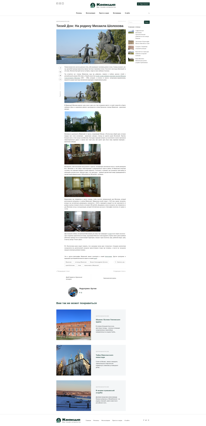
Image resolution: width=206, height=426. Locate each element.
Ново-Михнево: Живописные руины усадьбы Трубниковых (141, 60)
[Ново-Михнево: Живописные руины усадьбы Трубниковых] (131, 60)
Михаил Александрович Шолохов (99, 262)
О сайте (127, 13)
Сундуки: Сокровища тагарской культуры (141, 47)
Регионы (79, 13)
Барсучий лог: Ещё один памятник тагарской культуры (142, 53)
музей (110, 233)
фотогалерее (108, 256)
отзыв (79, 265)
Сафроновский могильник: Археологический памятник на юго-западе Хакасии (142, 34)
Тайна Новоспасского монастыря (104, 356)
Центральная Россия (62, 21)
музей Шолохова (70, 265)
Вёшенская (69, 262)
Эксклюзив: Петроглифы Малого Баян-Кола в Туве (142, 42)
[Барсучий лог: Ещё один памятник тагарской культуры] (131, 53)
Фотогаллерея (90, 13)
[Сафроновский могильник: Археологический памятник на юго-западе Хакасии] (131, 32)
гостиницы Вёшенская (81, 262)
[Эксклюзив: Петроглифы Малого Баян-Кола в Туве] (131, 42)
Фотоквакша (117, 13)
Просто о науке (104, 13)
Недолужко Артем (87, 288)
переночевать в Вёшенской (91, 265)
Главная (88, 420)
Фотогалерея (105, 420)
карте (95, 258)
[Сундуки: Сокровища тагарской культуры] (131, 48)
